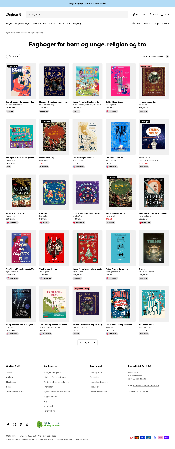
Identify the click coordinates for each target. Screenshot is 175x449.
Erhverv (165, 23)
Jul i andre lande (146, 324)
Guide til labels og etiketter (56, 382)
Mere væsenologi (47, 157)
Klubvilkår (94, 386)
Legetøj (77, 23)
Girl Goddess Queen (114, 102)
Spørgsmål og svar (52, 372)
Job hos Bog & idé (15, 391)
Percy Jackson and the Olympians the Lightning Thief (21, 324)
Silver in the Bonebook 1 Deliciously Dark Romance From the (154, 213)
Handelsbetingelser (99, 382)
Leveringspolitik (82, 439)
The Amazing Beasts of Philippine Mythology (54, 324)
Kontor (52, 23)
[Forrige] (59, 3)
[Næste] (115, 3)
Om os (9, 372)
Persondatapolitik (98, 391)
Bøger (9, 23)
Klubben (136, 23)
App (157, 23)
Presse (9, 386)
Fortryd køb (49, 410)
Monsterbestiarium (148, 102)
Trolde (142, 269)
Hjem (8, 32)
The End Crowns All (114, 157)
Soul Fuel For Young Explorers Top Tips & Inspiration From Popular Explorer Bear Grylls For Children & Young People (121, 324)
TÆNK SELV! (144, 157)
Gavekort (147, 23)
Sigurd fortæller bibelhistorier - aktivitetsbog (88, 102)
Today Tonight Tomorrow (117, 269)
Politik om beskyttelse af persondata (21, 439)
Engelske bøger (22, 23)
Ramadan (43, 213)
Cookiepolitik (96, 372)
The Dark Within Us (48, 269)
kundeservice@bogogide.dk (146, 385)
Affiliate (9, 377)
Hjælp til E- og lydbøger (55, 377)
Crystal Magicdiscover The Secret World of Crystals (88, 213)
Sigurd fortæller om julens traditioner (88, 269)
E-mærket (95, 377)
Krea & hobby (39, 23)
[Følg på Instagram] (14, 424)
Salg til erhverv (51, 396)
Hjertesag (11, 382)
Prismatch (48, 386)
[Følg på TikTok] (27, 424)
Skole (61, 23)
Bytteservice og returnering (57, 391)
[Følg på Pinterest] (21, 424)
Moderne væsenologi (115, 213)
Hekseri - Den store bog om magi (54, 102)
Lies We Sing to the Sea (83, 157)
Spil (68, 23)
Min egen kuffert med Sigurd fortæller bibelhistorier (21, 157)
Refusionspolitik (47, 439)
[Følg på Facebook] (8, 424)
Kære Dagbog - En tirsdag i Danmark (21, 102)
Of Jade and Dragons (15, 213)
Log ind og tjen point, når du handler (87, 3)
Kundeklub (49, 406)
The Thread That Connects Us (20, 269)
